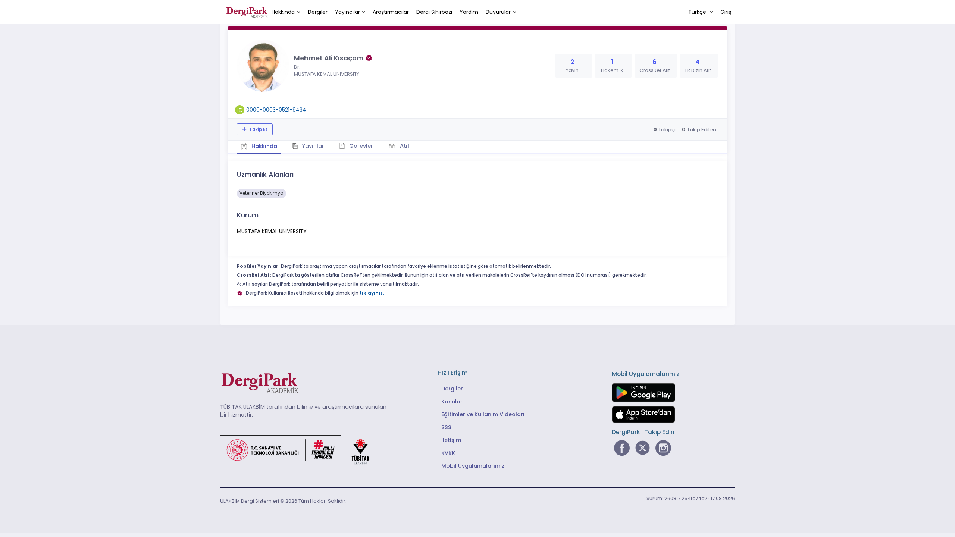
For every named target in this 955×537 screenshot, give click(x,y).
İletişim (451, 440)
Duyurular (498, 12)
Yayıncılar (347, 12)
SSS (446, 427)
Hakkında (283, 12)
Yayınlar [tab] (312, 146)
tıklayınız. (372, 293)
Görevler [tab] (360, 146)
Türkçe (698, 12)
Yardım (469, 12)
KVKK (448, 453)
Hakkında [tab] (263, 146)
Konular (452, 401)
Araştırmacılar (391, 12)
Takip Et (257, 129)
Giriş (725, 12)
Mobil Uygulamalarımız (472, 466)
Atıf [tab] (404, 146)
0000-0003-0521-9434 (276, 109)
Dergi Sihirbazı (434, 12)
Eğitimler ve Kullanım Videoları (483, 414)
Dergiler (318, 12)
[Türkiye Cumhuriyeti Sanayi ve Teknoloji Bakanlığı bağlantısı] (299, 449)
